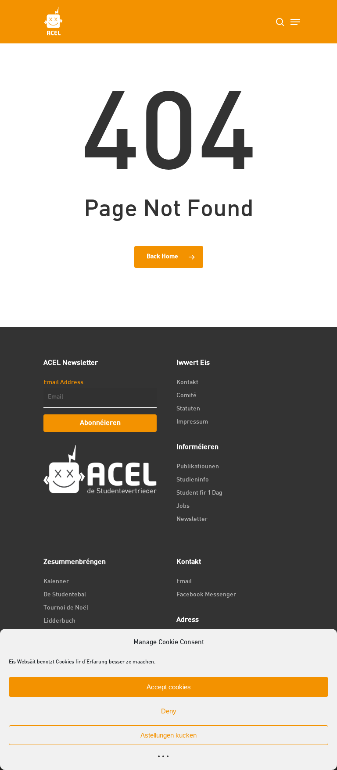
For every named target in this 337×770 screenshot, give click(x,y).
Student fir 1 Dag (199, 493)
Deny (168, 711)
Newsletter (192, 519)
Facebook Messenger (206, 595)
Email (184, 582)
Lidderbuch (59, 621)
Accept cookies (169, 687)
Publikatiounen (197, 467)
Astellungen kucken (168, 735)
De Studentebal (64, 595)
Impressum (192, 422)
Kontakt (187, 382)
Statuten (188, 409)
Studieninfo (192, 480)
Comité (186, 396)
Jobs (183, 506)
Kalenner (56, 582)
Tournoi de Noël (65, 608)
